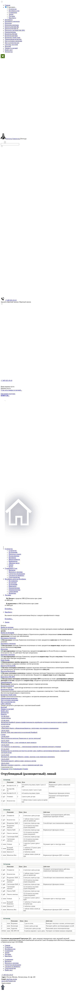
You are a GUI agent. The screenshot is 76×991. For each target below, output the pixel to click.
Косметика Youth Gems (12, 37)
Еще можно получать (8, 394)
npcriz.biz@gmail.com (8, 981)
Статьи (3, 734)
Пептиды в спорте (15, 554)
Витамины (12, 557)
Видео (11, 566)
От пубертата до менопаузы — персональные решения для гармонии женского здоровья (31, 745)
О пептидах (13, 9)
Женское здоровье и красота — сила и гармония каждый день (22, 764)
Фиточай (8, 46)
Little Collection (6, 703)
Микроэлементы (14, 559)
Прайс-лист (9, 50)
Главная (7, 5)
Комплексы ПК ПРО (8, 677)
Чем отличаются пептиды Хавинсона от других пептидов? (21, 737)
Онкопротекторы (14, 590)
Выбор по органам (7, 627)
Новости (4, 714)
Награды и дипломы (16, 572)
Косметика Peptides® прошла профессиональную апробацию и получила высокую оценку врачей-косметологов (34, 722)
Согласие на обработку (16, 575)
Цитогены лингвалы (12, 25)
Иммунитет (13, 586)
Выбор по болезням (7, 632)
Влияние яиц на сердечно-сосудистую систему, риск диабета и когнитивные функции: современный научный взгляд (35, 750)
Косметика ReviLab (7, 686)
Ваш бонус (12, 18)
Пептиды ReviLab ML (8, 665)
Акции (11, 14)
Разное (11, 565)
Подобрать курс (14, 11)
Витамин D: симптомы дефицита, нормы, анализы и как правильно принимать (28, 756)
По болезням (13, 552)
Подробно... (9, 609)
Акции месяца (6, 717)
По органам (13, 582)
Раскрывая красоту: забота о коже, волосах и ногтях (18, 760)
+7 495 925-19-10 (11, 300)
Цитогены (8, 23)
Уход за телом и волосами (13, 41)
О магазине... (11, 7)
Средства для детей (11, 44)
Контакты (12, 570)
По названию (13, 581)
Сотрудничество (14, 577)
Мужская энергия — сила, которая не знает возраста (18, 741)
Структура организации (17, 574)
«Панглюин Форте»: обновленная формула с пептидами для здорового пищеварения (29, 727)
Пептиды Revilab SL (12, 28)
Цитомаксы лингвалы (12, 21)
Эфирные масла (14, 563)
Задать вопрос (6, 983)
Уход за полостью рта (12, 43)
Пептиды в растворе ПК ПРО (15, 30)
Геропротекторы (10, 32)
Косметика (12, 593)
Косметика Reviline (11, 35)
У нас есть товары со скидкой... (11, 390)
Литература (9, 52)
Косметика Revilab (11, 34)
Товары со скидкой (11, 48)
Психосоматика (14, 556)
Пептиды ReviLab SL (8, 671)
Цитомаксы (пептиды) (8, 638)
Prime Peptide (5, 660)
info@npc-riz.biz (11, 979)
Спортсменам (13, 591)
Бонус (8, 612)
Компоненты (13, 561)
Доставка (12, 16)
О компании (13, 12)
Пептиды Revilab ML (12, 27)
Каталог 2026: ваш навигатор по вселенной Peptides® (19, 731)
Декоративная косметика (13, 39)
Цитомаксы (9, 19)
